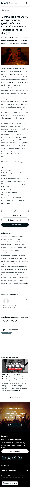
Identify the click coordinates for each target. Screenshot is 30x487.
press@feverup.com (9, 307)
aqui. (21, 162)
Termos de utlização (18, 477)
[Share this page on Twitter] (7, 320)
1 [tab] (10, 397)
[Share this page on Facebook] (16, 320)
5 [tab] (19, 397)
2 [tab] (12, 397)
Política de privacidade (7, 477)
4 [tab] (17, 397)
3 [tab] (15, 397)
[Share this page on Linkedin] (12, 320)
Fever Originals (6, 332)
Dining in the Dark (7, 82)
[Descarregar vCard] (26, 299)
